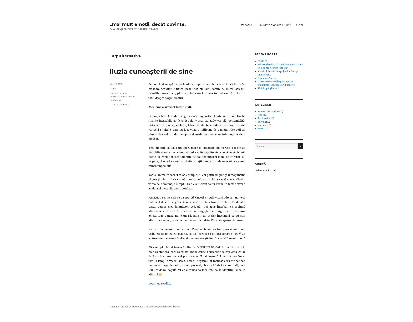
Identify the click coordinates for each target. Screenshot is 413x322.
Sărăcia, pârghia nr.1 (268, 88)
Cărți (259, 115)
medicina (115, 96)
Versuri (261, 128)
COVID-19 (262, 61)
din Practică (263, 118)
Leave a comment (119, 104)
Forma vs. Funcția (266, 78)
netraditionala (128, 96)
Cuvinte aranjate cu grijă (276, 25)
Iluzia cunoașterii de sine (151, 71)
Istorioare (246, 25)
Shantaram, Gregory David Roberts (276, 85)
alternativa (115, 93)
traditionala (115, 100)
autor (299, 25)
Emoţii (113, 88)
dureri (125, 93)
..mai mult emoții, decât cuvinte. (148, 24)
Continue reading (159, 283)
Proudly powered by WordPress (163, 306)
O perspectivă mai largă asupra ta (275, 81)
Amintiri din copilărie (268, 111)
